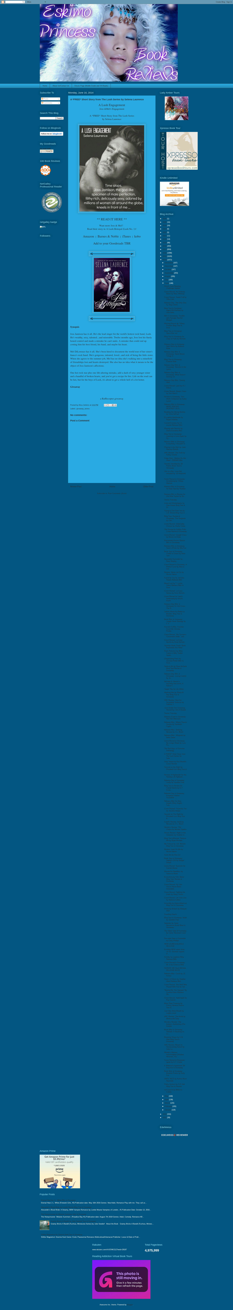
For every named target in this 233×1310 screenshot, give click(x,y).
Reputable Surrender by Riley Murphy (173, 560)
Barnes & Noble (108, 236)
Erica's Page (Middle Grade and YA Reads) (91, 86)
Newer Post (75, 486)
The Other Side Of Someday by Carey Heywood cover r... (175, 933)
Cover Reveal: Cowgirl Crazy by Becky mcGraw (175, 536)
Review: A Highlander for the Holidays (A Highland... (175, 776)
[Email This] (105, 405)
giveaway (80, 409)
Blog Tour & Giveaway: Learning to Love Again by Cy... (175, 436)
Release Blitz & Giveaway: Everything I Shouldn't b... (175, 443)
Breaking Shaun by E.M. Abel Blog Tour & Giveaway (173, 1039)
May (167, 1096)
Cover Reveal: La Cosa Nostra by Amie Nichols (174, 592)
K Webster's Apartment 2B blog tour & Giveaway (174, 1067)
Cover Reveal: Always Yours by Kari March (175, 392)
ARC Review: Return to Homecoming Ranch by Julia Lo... (174, 1047)
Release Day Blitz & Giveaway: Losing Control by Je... (175, 676)
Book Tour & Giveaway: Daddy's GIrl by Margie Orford (174, 860)
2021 (165, 236)
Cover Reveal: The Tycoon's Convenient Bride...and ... (175, 636)
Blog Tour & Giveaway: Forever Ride (173, 360)
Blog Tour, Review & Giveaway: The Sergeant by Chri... (175, 518)
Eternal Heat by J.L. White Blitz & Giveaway (58, 1200)
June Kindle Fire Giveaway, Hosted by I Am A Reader (175, 709)
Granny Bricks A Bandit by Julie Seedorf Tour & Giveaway (73, 1221)
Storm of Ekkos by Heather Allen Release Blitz (175, 980)
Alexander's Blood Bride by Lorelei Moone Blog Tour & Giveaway (66, 1207)
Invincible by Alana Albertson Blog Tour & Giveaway (175, 904)
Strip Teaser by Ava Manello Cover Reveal (175, 763)
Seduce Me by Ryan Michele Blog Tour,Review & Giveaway (175, 668)
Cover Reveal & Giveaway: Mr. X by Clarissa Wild (174, 964)
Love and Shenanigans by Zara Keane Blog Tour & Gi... (174, 505)
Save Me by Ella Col (172, 855)
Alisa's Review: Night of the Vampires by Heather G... (175, 834)
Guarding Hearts (170, 914)
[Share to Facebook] (113, 405)
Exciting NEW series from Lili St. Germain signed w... (174, 951)
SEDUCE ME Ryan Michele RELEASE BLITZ (175, 969)
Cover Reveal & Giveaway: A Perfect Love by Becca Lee (175, 567)
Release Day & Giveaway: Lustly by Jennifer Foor (174, 781)
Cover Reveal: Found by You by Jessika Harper (175, 810)
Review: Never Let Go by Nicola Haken (174, 573)
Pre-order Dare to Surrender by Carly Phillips (175, 939)
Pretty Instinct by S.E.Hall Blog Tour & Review (174, 1085)
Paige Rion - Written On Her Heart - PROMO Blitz (175, 459)
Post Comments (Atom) (117, 493)
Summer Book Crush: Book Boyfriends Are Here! (175, 647)
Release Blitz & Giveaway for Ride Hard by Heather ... (175, 489)
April (167, 1100)
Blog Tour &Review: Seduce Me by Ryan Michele (175, 839)
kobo (137, 236)
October (168, 269)
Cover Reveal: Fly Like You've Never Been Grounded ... (173, 886)
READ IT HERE (112, 219)
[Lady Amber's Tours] (176, 119)
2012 (165, 1117)
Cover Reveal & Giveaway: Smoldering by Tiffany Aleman (174, 481)
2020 (165, 239)
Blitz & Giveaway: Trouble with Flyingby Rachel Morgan (174, 318)
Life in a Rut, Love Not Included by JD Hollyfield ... (175, 473)
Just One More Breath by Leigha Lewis (174, 1012)
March (167, 1103)
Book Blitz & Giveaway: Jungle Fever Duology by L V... (175, 621)
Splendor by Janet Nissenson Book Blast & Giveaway (174, 925)
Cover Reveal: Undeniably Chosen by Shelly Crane (174, 525)
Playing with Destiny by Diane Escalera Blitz (173, 429)
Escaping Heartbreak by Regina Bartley (173, 418)
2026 (165, 219)
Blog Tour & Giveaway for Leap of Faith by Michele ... (175, 339)
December (169, 263)
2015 (165, 256)
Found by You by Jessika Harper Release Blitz (174, 579)
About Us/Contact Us (61, 86)
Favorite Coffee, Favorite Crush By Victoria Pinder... (174, 629)
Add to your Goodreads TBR (112, 243)
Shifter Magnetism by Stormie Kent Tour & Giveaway (61, 1235)
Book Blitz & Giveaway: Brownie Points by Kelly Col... (174, 1073)
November (169, 266)
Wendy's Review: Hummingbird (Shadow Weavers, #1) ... (174, 1054)
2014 (165, 260)
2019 (165, 243)
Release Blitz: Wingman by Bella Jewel (174, 736)
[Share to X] (110, 405)
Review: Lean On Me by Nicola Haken (173, 850)
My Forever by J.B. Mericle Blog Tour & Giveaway (175, 845)
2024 (165, 226)
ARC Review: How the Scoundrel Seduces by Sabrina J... (174, 702)
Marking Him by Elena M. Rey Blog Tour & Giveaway (174, 694)
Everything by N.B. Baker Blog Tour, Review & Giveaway (174, 879)
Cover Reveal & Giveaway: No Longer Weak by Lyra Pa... (175, 743)
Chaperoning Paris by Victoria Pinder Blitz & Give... (174, 661)
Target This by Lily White (174, 689)
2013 (165, 1114)
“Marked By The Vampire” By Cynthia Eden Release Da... (175, 992)
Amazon (88, 236)
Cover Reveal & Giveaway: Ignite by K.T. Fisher (174, 1061)
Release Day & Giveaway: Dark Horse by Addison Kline (174, 346)
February (168, 1106)
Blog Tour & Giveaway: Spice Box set (173, 332)
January (168, 1110)
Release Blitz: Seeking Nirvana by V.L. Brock (173, 731)
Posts (45, 99)
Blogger (130, 1305)
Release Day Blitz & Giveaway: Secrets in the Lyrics (175, 367)
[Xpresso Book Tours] (179, 169)
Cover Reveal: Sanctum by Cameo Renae (174, 867)
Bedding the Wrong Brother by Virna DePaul (174, 413)
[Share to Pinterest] (115, 405)
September (169, 273)
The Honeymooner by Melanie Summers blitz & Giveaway (63, 1214)
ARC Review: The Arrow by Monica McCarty (174, 1017)
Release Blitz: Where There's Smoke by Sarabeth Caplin (175, 724)
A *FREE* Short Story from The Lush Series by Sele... (174, 756)
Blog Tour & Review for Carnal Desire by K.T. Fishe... (173, 788)
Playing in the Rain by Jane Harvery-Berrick (175, 448)
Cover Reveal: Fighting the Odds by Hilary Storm (174, 893)
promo (87, 409)
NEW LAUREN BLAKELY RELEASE (174, 945)
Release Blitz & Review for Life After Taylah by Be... (175, 495)
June (167, 283)
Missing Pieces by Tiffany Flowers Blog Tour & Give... (174, 325)
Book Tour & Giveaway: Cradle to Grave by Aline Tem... (174, 553)
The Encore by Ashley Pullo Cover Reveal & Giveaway (175, 530)
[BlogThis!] (107, 405)
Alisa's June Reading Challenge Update (172, 287)
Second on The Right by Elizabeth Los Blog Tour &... (174, 816)
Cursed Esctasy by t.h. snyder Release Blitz (173, 424)
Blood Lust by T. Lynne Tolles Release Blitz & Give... (174, 585)
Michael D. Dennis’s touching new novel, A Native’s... (173, 684)
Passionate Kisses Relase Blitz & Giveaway (174, 541)
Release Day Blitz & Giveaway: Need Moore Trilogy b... (174, 354)
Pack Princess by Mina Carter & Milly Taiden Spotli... (173, 653)
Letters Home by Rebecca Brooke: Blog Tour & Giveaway (174, 614)
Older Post (148, 486)
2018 (165, 246)
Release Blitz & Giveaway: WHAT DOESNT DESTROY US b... (174, 406)
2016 (165, 253)
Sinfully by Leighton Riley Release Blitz (174, 958)
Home (45, 86)
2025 (165, 222)
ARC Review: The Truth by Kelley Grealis (174, 454)
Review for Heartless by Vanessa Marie (173, 872)
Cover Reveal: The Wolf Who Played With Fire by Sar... (175, 986)
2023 (165, 229)
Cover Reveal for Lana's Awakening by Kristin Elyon (173, 598)
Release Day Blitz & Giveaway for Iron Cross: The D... (175, 606)
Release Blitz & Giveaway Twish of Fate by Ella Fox (175, 547)
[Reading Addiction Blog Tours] (121, 1298)
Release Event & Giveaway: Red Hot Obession (175, 718)
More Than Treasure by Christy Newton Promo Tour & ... (174, 1005)
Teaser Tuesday (170, 500)
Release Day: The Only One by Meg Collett (175, 304)
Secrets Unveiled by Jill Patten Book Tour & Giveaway (173, 466)
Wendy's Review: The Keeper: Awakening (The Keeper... (174, 1024)
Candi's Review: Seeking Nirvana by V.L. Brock (174, 823)
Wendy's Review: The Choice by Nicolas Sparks (175, 828)
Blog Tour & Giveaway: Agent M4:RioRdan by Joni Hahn (173, 310)
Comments (47, 103)
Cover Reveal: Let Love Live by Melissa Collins (175, 899)
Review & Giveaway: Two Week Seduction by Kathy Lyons (175, 399)
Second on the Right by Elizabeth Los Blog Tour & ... (175, 769)
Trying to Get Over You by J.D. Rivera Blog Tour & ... (175, 512)
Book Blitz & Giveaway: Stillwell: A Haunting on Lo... (174, 1032)
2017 (165, 249)
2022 (165, 232)
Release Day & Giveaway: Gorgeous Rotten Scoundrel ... (174, 795)
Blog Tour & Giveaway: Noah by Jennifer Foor (175, 919)
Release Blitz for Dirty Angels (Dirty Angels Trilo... (173, 803)
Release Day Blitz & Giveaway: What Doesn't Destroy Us (174, 375)
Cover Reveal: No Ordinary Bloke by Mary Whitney (174, 293)
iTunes (126, 236)
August (168, 276)
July (167, 280)
